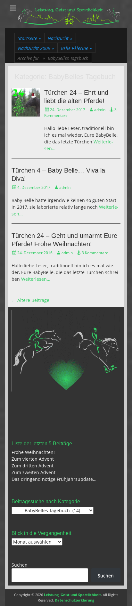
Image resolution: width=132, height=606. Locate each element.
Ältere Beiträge (30, 300)
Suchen (20, 565)
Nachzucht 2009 (36, 48)
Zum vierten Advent (33, 459)
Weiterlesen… (35, 279)
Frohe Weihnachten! (33, 452)
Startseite (29, 38)
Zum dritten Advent (33, 466)
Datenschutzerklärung (74, 600)
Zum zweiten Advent (33, 472)
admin (99, 109)
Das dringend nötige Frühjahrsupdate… (54, 479)
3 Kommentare (95, 252)
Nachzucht (60, 38)
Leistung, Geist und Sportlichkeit (72, 594)
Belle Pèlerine (76, 48)
